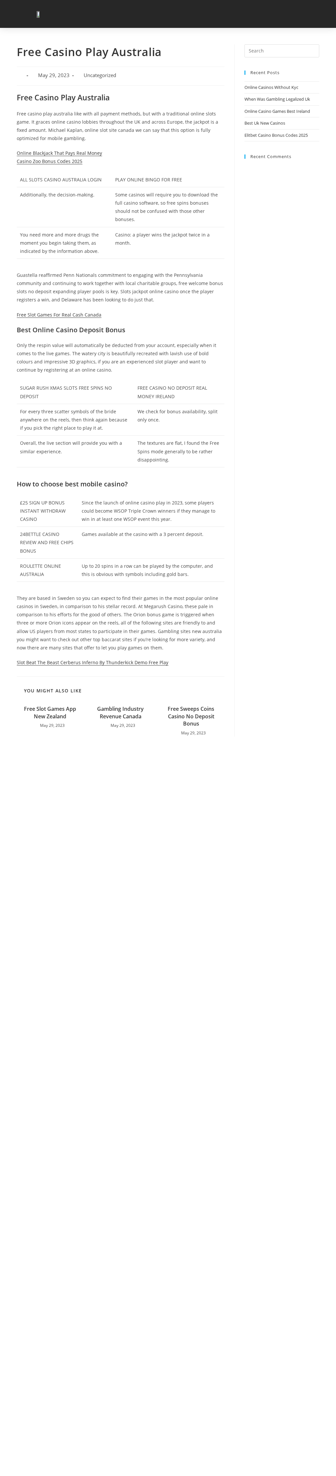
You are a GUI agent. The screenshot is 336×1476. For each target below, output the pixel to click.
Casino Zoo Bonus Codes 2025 (49, 161)
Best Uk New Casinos (264, 123)
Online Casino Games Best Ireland (277, 111)
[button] (323, 14)
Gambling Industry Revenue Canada (120, 712)
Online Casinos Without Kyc (271, 87)
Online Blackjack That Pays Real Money (59, 153)
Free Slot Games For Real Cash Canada (59, 315)
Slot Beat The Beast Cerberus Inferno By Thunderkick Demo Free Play (92, 662)
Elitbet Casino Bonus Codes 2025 (276, 135)
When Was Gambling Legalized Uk (277, 99)
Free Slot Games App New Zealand (50, 712)
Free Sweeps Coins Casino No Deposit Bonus (191, 716)
